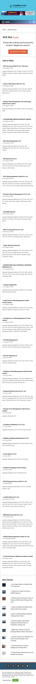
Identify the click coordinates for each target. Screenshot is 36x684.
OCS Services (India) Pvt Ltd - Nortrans (15, 66)
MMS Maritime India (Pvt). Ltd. (13, 515)
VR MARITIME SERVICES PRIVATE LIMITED (17, 119)
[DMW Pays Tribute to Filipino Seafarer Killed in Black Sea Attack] (6, 629)
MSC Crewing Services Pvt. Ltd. (13, 229)
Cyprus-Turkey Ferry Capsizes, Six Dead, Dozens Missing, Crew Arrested (22, 638)
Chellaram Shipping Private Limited (14, 467)
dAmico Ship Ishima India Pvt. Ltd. (14, 84)
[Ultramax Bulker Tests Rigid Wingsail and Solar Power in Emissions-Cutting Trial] (6, 621)
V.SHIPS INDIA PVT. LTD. (11, 497)
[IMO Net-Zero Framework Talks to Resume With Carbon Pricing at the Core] (6, 598)
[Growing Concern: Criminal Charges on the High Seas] (6, 645)
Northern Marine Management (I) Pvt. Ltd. (16, 194)
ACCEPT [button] (15, 680)
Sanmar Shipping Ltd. (10, 355)
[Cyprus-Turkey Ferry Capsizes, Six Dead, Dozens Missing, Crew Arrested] (6, 636)
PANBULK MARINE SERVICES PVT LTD (16, 438)
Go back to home (18, 51)
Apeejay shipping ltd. (10, 285)
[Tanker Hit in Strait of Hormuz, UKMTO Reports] (6, 591)
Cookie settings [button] (7, 680)
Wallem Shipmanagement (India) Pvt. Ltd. (16, 536)
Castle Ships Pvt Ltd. (10, 454)
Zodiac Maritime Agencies (11, 245)
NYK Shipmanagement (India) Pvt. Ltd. (15, 176)
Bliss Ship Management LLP (12, 141)
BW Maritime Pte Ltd (10, 159)
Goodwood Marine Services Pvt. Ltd (14, 391)
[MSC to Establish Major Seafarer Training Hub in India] (6, 614)
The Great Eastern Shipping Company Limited (18, 556)
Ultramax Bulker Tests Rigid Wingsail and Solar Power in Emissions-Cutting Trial (20, 623)
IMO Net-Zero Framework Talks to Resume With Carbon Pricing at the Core (22, 600)
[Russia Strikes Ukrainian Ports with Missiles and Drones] (6, 652)
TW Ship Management (10, 340)
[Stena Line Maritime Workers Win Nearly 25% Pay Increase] (6, 607)
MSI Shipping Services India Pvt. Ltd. (15, 481)
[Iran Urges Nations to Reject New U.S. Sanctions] (6, 584)
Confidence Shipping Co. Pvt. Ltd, (14, 424)
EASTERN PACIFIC (9, 212)
